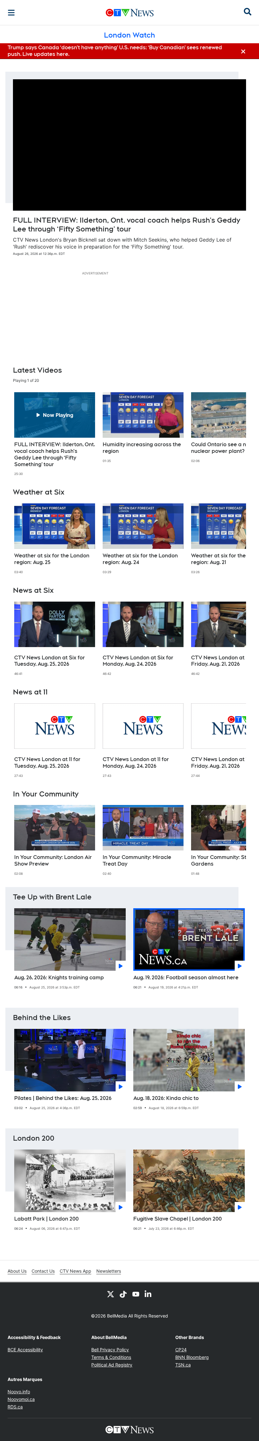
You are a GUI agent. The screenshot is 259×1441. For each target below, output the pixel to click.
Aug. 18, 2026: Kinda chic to (166, 1098)
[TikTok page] (123, 1294)
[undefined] (54, 434)
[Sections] (11, 12)
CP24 (181, 1349)
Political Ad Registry (111, 1364)
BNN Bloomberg (192, 1357)
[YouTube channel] (136, 1294)
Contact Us (43, 1271)
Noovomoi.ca (21, 1399)
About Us (17, 1271)
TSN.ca (183, 1364)
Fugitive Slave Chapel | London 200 (177, 1219)
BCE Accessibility (25, 1349)
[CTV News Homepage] (130, 12)
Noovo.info (19, 1391)
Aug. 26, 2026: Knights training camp (59, 978)
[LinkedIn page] (148, 1294)
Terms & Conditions (111, 1357)
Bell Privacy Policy (110, 1349)
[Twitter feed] (110, 1294)
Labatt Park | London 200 (46, 1219)
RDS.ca (15, 1406)
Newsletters (108, 1271)
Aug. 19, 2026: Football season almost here (185, 978)
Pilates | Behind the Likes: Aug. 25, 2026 (62, 1098)
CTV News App (75, 1271)
